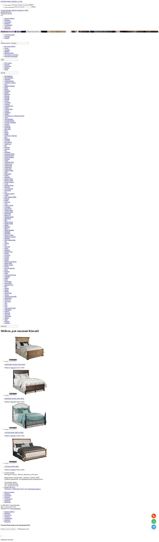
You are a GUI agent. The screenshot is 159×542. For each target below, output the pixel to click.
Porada (6, 253)
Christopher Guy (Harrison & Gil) (14, 116)
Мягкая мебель (9, 53)
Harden (6, 175)
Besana (6, 92)
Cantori (6, 101)
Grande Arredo (8, 170)
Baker (6, 87)
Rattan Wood (8, 263)
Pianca (6, 248)
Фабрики (7, 20)
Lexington (7, 207)
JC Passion (7, 190)
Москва (20, 474)
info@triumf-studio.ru (34, 489)
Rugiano (6, 271)
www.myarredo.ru (15, 508)
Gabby (6, 160)
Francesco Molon (9, 154)
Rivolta (6, 266)
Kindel (6, 200)
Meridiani (7, 227)
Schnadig (7, 276)
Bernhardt (7, 91)
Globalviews (8, 167)
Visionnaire (7, 316)
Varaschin (7, 314)
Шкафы (6, 51)
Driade (6, 134)
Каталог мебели (9, 18)
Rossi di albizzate (9, 268)
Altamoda (7, 79)
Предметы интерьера (11, 56)
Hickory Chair (8, 179)
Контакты (7, 28)
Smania (6, 288)
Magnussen (7, 213)
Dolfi (5, 131)
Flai (5, 145)
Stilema (6, 291)
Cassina (6, 107)
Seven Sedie (8, 283)
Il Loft (6, 184)
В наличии (7, 22)
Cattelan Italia (8, 109)
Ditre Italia (7, 129)
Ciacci (6, 117)
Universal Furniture (10, 308)
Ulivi (5, 306)
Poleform (7, 250)
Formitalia (7, 152)
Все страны (8, 63)
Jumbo (6, 195)
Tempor (6, 295)
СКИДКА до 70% (11, 1)
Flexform (7, 147)
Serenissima (7, 281)
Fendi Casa (7, 144)
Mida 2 (6, 228)
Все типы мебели (9, 46)
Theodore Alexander (10, 296)
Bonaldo (6, 97)
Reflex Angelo (8, 265)
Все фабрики (5, 31)
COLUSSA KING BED (11, 466)
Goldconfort (8, 169)
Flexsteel (7, 149)
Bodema (6, 96)
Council (6, 124)
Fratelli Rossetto (9, 155)
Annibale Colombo (10, 82)
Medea (6, 225)
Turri (5, 305)
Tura (5, 303)
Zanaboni (7, 323)
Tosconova (7, 301)
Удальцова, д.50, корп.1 (31, 474)
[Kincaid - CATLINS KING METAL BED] (29, 429)
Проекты (7, 23)
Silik (5, 286)
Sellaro (6, 278)
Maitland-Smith (8, 217)
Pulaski (6, 260)
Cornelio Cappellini (10, 122)
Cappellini (7, 102)
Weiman (6, 321)
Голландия (7, 66)
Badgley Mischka (9, 86)
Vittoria (6, 318)
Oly (5, 245)
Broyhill (6, 99)
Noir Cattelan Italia (9, 240)
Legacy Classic (8, 205)
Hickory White (8, 180)
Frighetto (7, 159)
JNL (5, 192)
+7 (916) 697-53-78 (17, 489)
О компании (8, 25)
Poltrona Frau (8, 251)
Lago (5, 203)
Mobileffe (7, 232)
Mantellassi (7, 218)
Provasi (6, 258)
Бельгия (6, 64)
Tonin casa (7, 300)
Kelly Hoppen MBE (10, 197)
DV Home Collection (10, 136)
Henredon (7, 177)
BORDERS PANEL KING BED (14, 398)
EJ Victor (7, 140)
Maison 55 (7, 215)
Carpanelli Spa (8, 106)
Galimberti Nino (9, 162)
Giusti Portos (8, 165)
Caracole (7, 104)
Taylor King (8, 293)
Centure (6, 111)
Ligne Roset (8, 208)
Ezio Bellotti (8, 142)
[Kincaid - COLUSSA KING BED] (29, 463)
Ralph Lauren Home (10, 261)
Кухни (6, 48)
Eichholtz (7, 139)
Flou (5, 150)
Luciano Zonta (8, 212)
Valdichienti (7, 309)
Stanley (6, 290)
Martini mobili (8, 223)
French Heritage (9, 157)
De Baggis (7, 127)
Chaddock (7, 112)
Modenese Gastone (10, 237)
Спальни (7, 50)
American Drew (9, 81)
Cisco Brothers (8, 119)
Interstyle (7, 187)
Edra (5, 137)
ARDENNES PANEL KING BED (14, 364)
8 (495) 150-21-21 (6, 12)
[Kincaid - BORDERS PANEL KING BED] (29, 395)
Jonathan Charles (9, 194)
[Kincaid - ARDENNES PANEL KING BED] (29, 361)
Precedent (7, 255)
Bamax (6, 89)
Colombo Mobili (9, 121)
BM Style (7, 94)
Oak (5, 242)
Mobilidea (7, 233)
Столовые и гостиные (11, 55)
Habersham (7, 174)
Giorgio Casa (8, 164)
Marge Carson (8, 222)
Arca (5, 84)
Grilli (5, 172)
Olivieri (6, 243)
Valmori (6, 311)
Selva (6, 280)
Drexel (6, 132)
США (6, 69)
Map (5, 220)
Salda (6, 273)
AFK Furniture (8, 78)
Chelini (6, 114)
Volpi (6, 319)
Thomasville (8, 298)
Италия (6, 68)
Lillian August (8, 210)
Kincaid (6, 198)
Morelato (7, 238)
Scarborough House (10, 275)
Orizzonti (7, 247)
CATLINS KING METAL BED (13, 432)
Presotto (6, 256)
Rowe (6, 270)
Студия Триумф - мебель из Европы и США (14, 10)
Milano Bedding (9, 230)
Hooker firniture (9, 182)
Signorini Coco (8, 285)
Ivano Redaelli (8, 189)
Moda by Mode (8, 235)
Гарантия (7, 27)
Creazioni (7, 126)
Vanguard (7, 313)
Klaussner (7, 202)
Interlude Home (9, 185)
